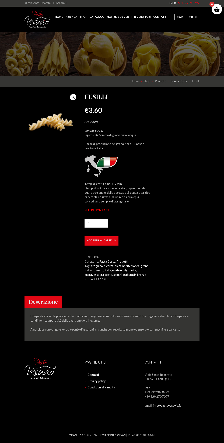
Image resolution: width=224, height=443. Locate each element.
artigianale (98, 266)
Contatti (160, 16)
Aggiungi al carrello (101, 240)
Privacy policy (97, 381)
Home (59, 16)
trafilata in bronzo (134, 275)
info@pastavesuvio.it (166, 405)
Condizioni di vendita (101, 387)
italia (107, 270)
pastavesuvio (93, 275)
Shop (83, 16)
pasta (132, 270)
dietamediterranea (127, 266)
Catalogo (97, 16)
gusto (99, 270)
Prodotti (160, 81)
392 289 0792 (190, 3)
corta (109, 266)
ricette (107, 275)
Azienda (71, 16)
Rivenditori (142, 16)
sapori (117, 275)
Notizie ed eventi (119, 16)
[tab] (43, 302)
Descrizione (43, 301)
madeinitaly (119, 270)
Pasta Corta (179, 81)
